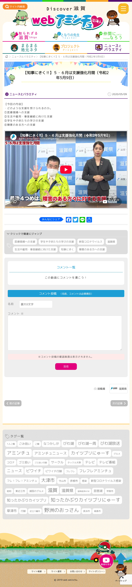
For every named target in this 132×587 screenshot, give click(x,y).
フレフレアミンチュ (95, 470)
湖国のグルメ (36, 491)
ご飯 (37, 443)
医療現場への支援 (25, 241)
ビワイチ (33, 470)
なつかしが (51, 443)
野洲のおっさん (61, 509)
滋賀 (52, 490)
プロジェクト (66, 47)
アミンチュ (18, 453)
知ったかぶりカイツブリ (27, 500)
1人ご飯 (11, 443)
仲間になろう (108, 35)
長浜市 (86, 511)
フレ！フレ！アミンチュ (22, 481)
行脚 (23, 511)
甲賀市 (110, 491)
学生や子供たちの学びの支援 (57, 241)
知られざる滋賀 (23, 35)
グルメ (117, 453)
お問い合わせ (76, 571)
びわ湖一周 (87, 443)
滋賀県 (111, 241)
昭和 (9, 491)
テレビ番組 (107, 462)
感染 (84, 480)
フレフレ (70, 471)
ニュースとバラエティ (108, 47)
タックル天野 (74, 462)
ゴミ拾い (24, 462)
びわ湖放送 (110, 443)
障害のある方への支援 (92, 249)
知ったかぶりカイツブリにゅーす (85, 500)
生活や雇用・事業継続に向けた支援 (35, 249)
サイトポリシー (96, 571)
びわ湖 (68, 443)
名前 (11, 304)
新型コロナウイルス (90, 241)
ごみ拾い (25, 443)
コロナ (11, 462)
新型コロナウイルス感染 (106, 481)
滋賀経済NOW (84, 491)
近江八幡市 (35, 511)
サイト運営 (56, 571)
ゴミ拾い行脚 (41, 462)
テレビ (90, 462)
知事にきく (67, 249)
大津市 (48, 480)
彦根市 (74, 481)
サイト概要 (36, 571)
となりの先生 (66, 35)
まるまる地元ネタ (23, 47)
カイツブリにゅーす (90, 453)
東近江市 (20, 491)
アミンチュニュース (50, 453)
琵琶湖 (98, 491)
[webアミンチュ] (66, 9)
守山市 (62, 481)
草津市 (12, 510)
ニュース (14, 470)
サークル (57, 462)
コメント (16, 313)
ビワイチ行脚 (53, 471)
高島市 (97, 511)
